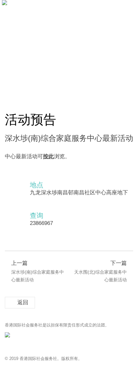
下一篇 (100, 271)
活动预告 (42, 92)
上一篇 (37, 271)
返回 (22, 302)
